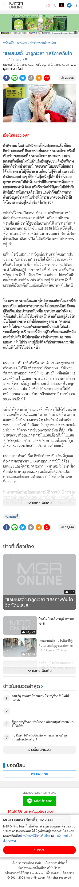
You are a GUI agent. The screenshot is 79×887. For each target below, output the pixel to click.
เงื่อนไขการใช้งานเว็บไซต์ (35, 836)
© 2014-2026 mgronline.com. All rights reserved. (39, 877)
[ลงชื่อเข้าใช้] (69, 5)
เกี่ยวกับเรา (53, 873)
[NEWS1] (61, 5)
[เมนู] (3, 5)
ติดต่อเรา (68, 873)
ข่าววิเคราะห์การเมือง (43, 43)
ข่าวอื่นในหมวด (39, 749)
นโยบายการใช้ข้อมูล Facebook (24, 873)
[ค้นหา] (54, 5)
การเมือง (22, 43)
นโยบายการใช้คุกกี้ (55, 863)
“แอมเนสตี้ (11, 516)
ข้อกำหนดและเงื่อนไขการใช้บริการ (39, 868)
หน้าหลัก (8, 43)
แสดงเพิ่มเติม (41, 503)
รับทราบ (39, 850)
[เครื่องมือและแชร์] (77, 5)
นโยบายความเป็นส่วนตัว (26, 863)
